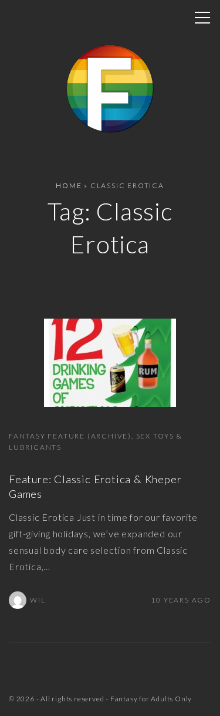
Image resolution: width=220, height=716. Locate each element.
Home (69, 185)
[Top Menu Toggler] (202, 18)
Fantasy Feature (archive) (70, 435)
